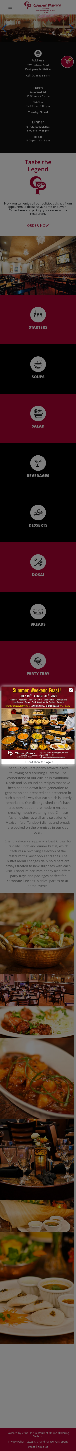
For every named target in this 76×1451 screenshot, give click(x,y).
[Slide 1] (34, 756)
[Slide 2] (41, 756)
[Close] (71, 690)
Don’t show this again (40, 762)
